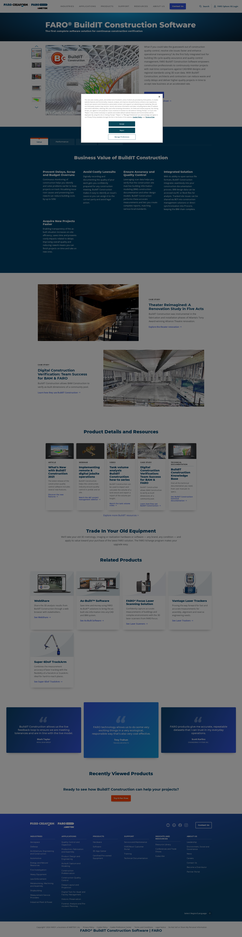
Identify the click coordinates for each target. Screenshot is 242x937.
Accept (121, 124)
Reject (122, 130)
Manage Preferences (122, 137)
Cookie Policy (137, 117)
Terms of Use (150, 117)
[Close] (159, 97)
